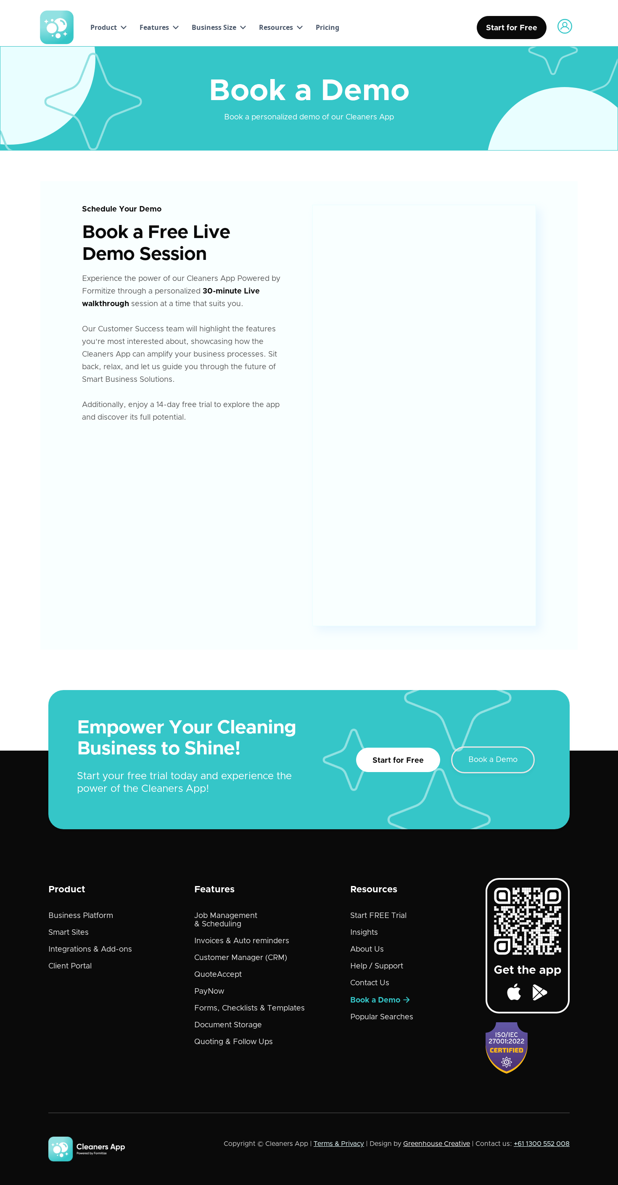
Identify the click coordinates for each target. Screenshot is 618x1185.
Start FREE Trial (378, 916)
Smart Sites (68, 932)
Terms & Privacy (339, 1143)
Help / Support (376, 966)
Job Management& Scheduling (225, 920)
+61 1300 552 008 (542, 1143)
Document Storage (228, 1025)
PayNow (209, 991)
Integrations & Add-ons (90, 949)
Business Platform (80, 916)
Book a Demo (493, 760)
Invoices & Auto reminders (241, 941)
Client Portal (70, 966)
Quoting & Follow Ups (233, 1042)
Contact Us (369, 983)
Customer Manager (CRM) (240, 958)
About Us (367, 949)
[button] (106, 27)
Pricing (327, 27)
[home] (57, 27)
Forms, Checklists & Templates (249, 1008)
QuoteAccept (218, 975)
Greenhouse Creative (436, 1143)
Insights (364, 932)
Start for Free (398, 760)
